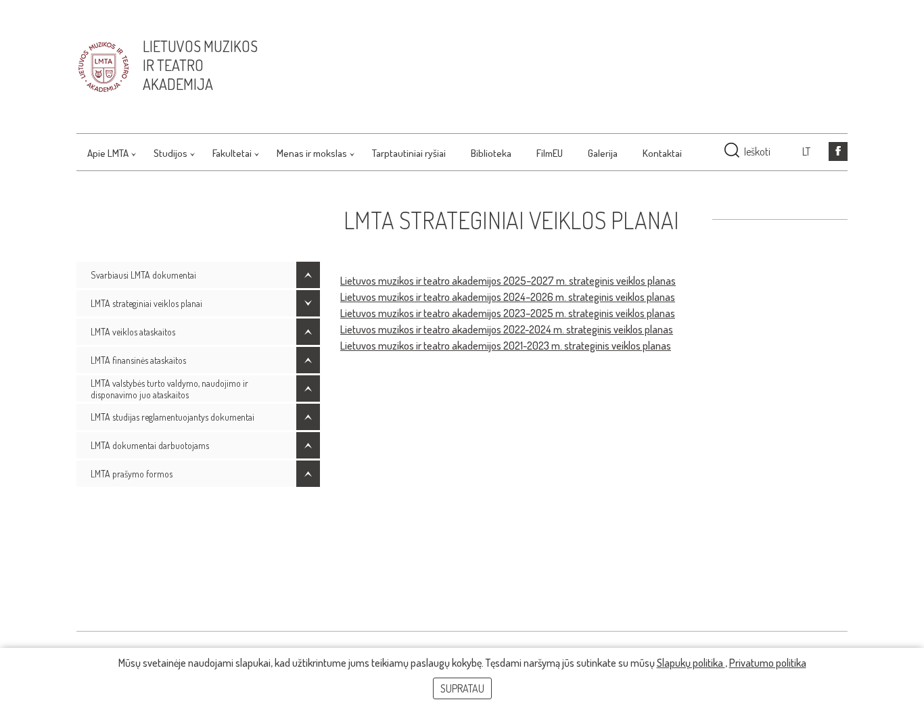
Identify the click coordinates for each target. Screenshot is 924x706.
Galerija (603, 153)
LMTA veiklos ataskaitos (133, 331)
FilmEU (549, 153)
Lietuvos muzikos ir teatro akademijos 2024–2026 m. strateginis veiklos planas (507, 297)
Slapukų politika (691, 662)
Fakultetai (232, 153)
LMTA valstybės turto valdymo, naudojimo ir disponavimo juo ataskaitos (169, 388)
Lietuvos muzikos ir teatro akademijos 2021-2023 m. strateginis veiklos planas (505, 345)
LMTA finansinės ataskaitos (138, 360)
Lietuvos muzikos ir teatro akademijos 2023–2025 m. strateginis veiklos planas (507, 313)
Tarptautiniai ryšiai (409, 153)
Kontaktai (662, 153)
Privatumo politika (767, 662)
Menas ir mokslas (312, 153)
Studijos (170, 153)
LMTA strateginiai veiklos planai (146, 303)
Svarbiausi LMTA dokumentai (143, 275)
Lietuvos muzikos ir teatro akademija (200, 65)
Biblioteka (491, 153)
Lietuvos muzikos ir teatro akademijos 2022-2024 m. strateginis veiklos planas (506, 329)
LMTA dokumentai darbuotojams (150, 445)
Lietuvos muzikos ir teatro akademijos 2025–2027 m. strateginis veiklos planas (508, 280)
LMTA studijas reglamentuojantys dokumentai (172, 417)
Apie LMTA (108, 153)
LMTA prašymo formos (131, 473)
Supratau (462, 688)
